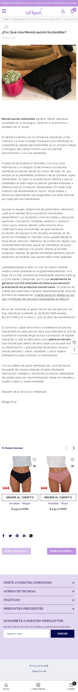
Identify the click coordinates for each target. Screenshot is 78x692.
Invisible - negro (19, 503)
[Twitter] (10, 535)
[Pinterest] (17, 535)
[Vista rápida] (34, 466)
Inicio (6, 19)
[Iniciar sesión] (63, 11)
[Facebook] (3, 535)
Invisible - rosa (58, 503)
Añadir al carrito (20, 497)
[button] (73, 448)
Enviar (63, 633)
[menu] (4, 11)
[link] (71, 686)
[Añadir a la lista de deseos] (34, 459)
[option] (20, 484)
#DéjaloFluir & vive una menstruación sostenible (36, 19)
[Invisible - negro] (20, 474)
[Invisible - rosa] (58, 474)
